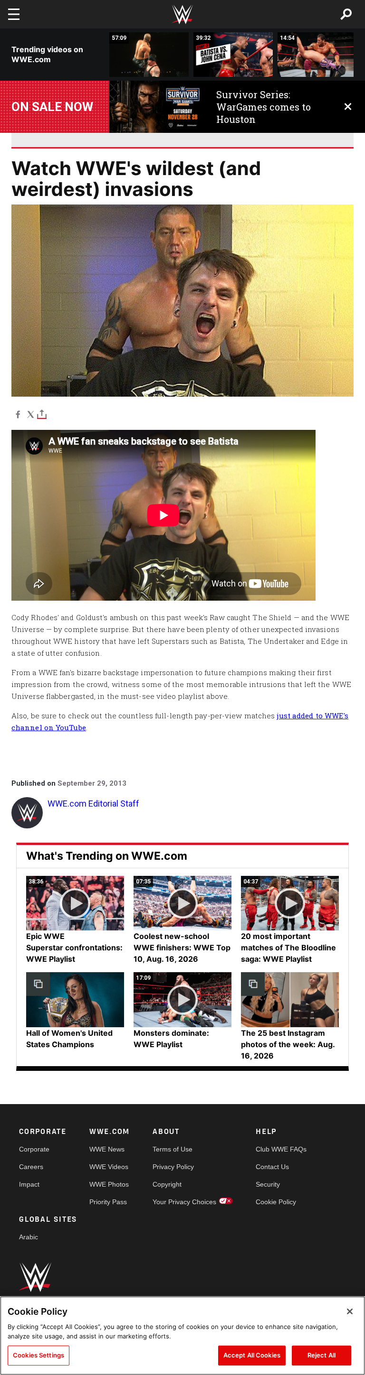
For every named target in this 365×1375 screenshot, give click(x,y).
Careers (31, 1167)
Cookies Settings (38, 1355)
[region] (182, 1335)
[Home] (182, 14)
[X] (30, 414)
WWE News (107, 1149)
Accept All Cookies (251, 1355)
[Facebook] (17, 414)
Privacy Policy (173, 1167)
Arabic (28, 1237)
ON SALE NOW (52, 106)
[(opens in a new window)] (155, 107)
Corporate (34, 1149)
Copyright (167, 1184)
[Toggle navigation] (14, 14)
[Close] (349, 1311)
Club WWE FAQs (281, 1149)
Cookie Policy (276, 1202)
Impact (29, 1184)
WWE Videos (108, 1167)
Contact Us (272, 1167)
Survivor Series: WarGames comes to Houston (263, 106)
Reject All (321, 1355)
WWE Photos (109, 1184)
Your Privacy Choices (184, 1202)
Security (268, 1184)
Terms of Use (172, 1149)
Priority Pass (108, 1202)
